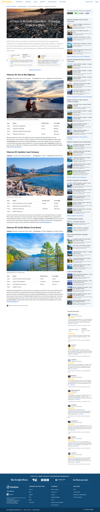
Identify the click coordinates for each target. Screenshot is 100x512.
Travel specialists (52, 1)
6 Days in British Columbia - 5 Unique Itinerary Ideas (82, 77)
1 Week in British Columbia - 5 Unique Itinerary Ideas (82, 118)
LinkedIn (11, 494)
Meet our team (54, 489)
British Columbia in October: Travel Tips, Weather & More (82, 294)
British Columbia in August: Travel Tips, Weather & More (81, 301)
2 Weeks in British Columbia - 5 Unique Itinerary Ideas (81, 131)
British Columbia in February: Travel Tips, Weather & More (82, 190)
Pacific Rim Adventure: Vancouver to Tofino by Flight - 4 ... (82, 50)
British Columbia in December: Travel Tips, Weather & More (82, 281)
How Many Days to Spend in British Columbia (82, 105)
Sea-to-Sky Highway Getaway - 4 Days (81, 31)
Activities (42, 1)
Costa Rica (31, 502)
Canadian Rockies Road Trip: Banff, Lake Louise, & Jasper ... (82, 145)
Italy (30, 492)
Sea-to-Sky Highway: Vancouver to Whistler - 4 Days (82, 24)
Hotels (35, 1)
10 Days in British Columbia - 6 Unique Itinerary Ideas (81, 124)
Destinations (19, 1)
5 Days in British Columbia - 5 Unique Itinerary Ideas (82, 64)
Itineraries (28, 1)
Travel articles (76, 492)
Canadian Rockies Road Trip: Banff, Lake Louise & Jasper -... (82, 84)
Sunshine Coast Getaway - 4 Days (81, 37)
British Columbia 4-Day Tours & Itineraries (78, 56)
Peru (30, 497)
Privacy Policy (35, 509)
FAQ (74, 489)
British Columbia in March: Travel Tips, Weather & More (81, 196)
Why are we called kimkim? (79, 494)
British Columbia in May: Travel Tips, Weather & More (82, 209)
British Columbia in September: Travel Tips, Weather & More (82, 275)
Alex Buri (16, 305)
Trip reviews (63, 1)
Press (52, 499)
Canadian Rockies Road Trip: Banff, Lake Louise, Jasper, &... (82, 90)
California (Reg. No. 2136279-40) (13, 500)
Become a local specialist (57, 502)
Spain (30, 499)
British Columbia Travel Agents (81, 228)
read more (27, 63)
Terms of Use (27, 509)
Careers (53, 494)
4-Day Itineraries (21, 6)
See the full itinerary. (13, 301)
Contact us (54, 492)
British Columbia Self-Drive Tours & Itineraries (79, 96)
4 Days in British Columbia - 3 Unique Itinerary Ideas (82, 71)
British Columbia (11, 6)
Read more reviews (34, 70)
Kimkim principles (55, 497)
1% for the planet (77, 497)
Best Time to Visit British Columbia (82, 245)
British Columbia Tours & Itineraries (76, 177)
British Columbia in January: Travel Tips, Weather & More (81, 183)
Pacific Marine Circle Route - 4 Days (82, 43)
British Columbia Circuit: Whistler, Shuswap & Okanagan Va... (81, 171)
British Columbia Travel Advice (75, 215)
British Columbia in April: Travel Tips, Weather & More (82, 203)
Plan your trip (89, 1)
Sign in (97, 1)
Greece (31, 489)
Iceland (30, 494)
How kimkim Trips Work (79, 221)
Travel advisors (55, 505)
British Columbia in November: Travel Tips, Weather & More (82, 288)
